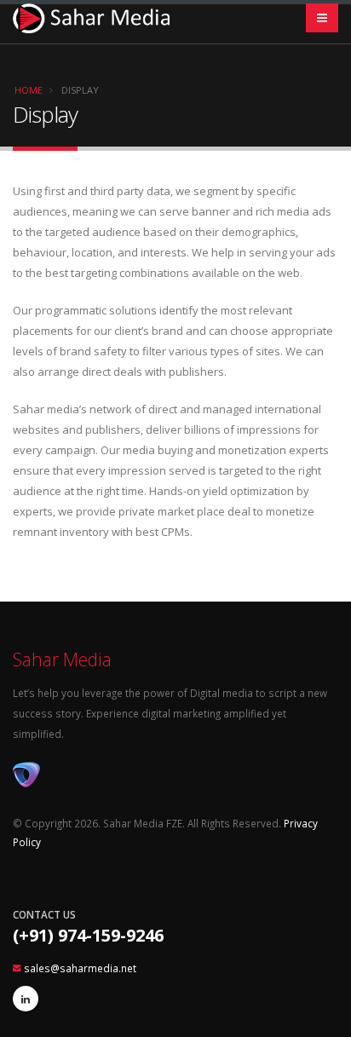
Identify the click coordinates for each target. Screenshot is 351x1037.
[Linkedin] (25, 998)
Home (28, 90)
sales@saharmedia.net (80, 968)
